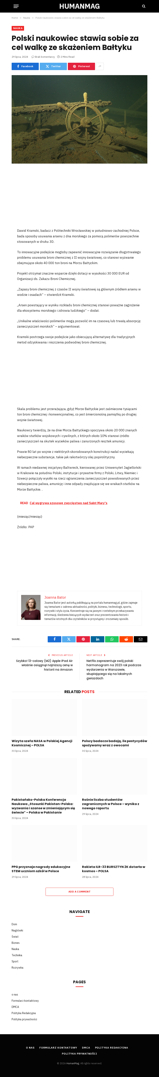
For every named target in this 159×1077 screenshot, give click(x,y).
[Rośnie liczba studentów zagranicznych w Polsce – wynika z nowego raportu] (114, 776)
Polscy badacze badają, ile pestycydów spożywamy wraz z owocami (114, 743)
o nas (15, 994)
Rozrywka (17, 967)
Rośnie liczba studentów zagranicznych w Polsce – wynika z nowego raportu (110, 804)
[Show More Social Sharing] (100, 66)
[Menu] (16, 6)
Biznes (16, 943)
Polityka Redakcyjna (24, 1013)
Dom (14, 924)
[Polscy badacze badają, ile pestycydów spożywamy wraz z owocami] (114, 717)
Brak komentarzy (45, 56)
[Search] (143, 6)
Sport (15, 961)
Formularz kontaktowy (25, 1000)
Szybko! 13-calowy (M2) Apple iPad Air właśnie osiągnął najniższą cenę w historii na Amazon (44, 665)
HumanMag (73, 1063)
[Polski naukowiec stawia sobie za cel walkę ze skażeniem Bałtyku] (79, 119)
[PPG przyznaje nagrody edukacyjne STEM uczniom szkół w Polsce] (44, 843)
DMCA (15, 1007)
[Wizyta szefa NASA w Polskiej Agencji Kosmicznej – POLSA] (44, 717)
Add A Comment (79, 891)
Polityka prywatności (24, 1019)
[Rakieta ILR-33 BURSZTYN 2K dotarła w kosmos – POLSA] (114, 843)
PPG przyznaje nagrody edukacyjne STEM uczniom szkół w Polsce (41, 869)
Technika (17, 955)
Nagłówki (17, 930)
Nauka (17, 28)
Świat (15, 936)
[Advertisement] (79, 199)
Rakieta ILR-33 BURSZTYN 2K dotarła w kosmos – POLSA (113, 869)
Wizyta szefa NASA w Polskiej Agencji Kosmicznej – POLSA (42, 743)
